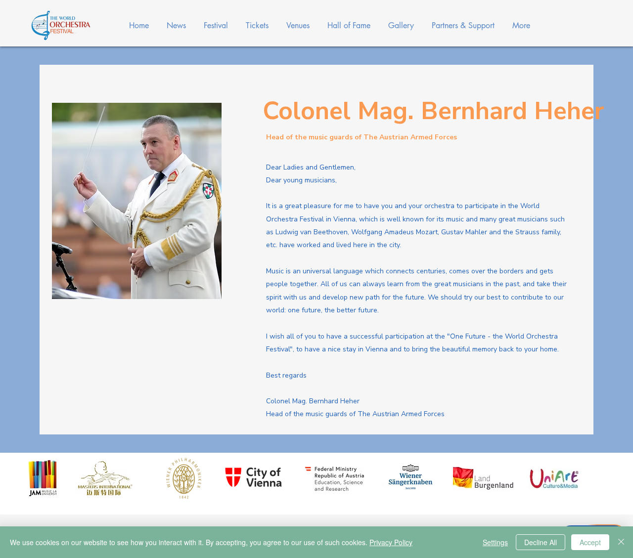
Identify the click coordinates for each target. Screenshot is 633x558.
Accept (590, 542)
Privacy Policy (390, 542)
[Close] (621, 542)
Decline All (540, 542)
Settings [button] (495, 542)
